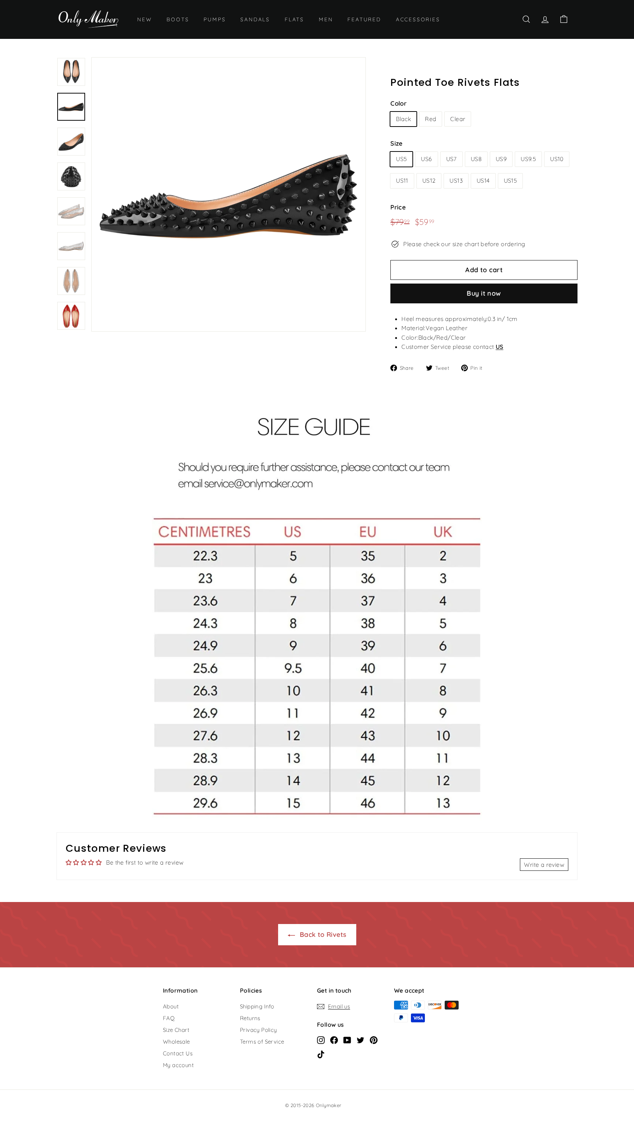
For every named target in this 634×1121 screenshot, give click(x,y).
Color (398, 103)
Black (403, 119)
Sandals (255, 19)
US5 (401, 159)
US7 (451, 159)
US (499, 346)
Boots (178, 19)
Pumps (215, 19)
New (144, 19)
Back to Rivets (322, 934)
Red (430, 119)
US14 (483, 180)
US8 (476, 159)
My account (178, 1065)
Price (398, 207)
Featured (364, 19)
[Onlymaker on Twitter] (360, 1039)
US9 (501, 159)
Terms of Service (262, 1041)
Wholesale (176, 1041)
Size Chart (176, 1029)
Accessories (418, 19)
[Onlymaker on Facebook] (334, 1039)
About (171, 1006)
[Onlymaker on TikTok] (321, 1053)
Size (396, 143)
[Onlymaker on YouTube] (347, 1039)
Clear (457, 119)
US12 (429, 180)
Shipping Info (257, 1006)
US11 (402, 180)
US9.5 (528, 159)
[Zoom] (228, 194)
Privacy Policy (258, 1029)
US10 (557, 159)
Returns (250, 1018)
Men (326, 19)
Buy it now (484, 293)
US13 (456, 180)
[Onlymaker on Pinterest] (374, 1039)
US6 (426, 159)
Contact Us (178, 1053)
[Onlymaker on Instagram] (321, 1039)
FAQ (169, 1018)
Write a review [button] (544, 864)
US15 (510, 180)
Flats (294, 19)
